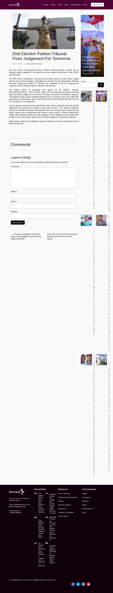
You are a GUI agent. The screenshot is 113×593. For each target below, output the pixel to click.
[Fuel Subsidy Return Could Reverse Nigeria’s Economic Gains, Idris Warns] (86, 220)
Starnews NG (31, 64)
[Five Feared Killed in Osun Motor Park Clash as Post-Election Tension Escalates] (86, 96)
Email (14, 201)
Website (14, 212)
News (40, 64)
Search (83, 81)
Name (14, 191)
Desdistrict (51, 580)
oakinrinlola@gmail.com (17, 506)
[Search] (101, 84)
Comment (15, 166)
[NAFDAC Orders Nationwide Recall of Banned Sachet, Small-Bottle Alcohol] (101, 359)
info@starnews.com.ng (22, 504)
